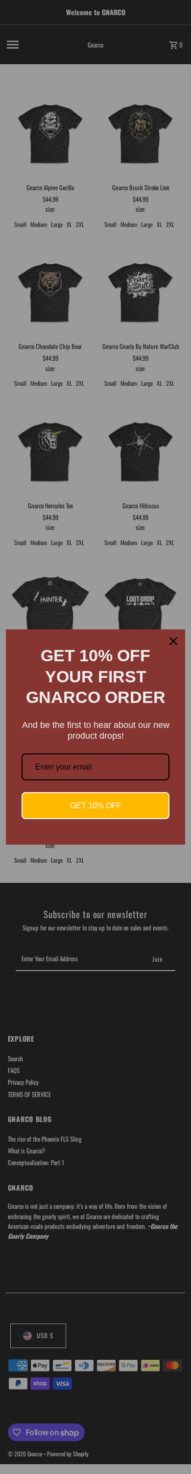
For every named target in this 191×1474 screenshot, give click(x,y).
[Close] (173, 641)
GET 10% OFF (95, 805)
